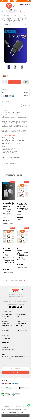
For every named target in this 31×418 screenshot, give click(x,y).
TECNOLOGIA (9, 15)
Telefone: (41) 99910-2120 (15, 294)
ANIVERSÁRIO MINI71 (7, 314)
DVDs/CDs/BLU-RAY (21, 323)
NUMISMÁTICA (5, 323)
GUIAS (3, 354)
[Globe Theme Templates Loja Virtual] (9, 407)
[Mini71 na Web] (9, 5)
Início (3, 15)
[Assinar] (15, 372)
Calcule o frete (6, 101)
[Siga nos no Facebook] (10, 307)
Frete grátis (5, 342)
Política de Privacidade (9, 345)
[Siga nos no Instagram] (18, 307)
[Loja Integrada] (21, 407)
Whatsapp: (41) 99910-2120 (15, 296)
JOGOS (18, 321)
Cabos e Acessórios (19, 15)
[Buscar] (14, 11)
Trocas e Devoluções (8, 349)
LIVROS (3, 328)
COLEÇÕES (4, 318)
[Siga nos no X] (13, 307)
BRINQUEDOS (19, 318)
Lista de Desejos (25, 82)
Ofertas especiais (21, 330)
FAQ (3, 340)
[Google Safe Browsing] (16, 394)
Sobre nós (5, 347)
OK (25, 105)
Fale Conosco (6, 338)
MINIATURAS (5, 321)
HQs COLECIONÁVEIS (7, 325)
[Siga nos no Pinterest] (20, 307)
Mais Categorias (6, 352)
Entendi (15, 415)
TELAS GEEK (19, 325)
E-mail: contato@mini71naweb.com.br (15, 301)
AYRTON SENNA (6, 316)
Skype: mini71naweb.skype (15, 299)
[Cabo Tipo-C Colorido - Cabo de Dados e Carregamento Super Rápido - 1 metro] (22, 201)
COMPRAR (14, 82)
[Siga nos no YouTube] (15, 307)
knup (28, 24)
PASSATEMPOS (5, 330)
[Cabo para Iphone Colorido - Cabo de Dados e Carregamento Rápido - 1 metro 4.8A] (22, 247)
